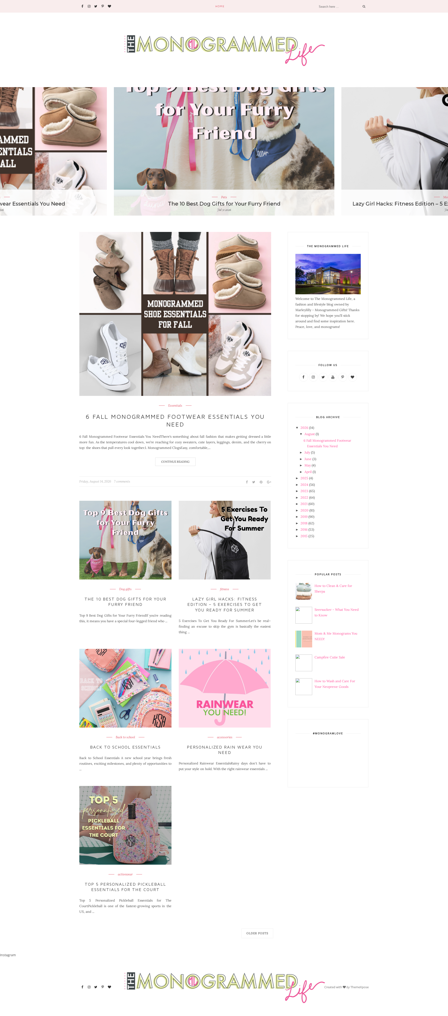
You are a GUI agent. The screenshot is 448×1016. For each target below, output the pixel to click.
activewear (125, 874)
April (308, 472)
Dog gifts (125, 589)
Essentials (175, 406)
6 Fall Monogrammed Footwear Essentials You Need (175, 420)
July (307, 452)
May (307, 465)
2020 (304, 510)
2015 (304, 536)
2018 (304, 523)
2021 (304, 504)
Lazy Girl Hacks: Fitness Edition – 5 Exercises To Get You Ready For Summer (224, 204)
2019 (304, 517)
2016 (304, 529)
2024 (304, 485)
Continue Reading (175, 461)
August (309, 434)
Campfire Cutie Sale (330, 657)
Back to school (125, 737)
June (308, 459)
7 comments (122, 481)
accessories (224, 737)
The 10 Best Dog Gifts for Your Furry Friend (125, 602)
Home (219, 6)
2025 (304, 478)
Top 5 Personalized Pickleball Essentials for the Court (125, 887)
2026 (304, 428)
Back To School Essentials (125, 747)
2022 (304, 497)
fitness (224, 589)
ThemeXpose (359, 987)
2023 (304, 491)
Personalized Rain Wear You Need (224, 750)
